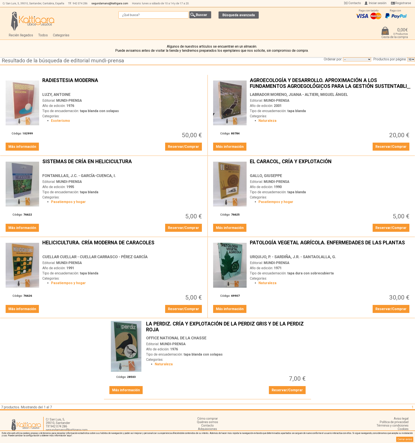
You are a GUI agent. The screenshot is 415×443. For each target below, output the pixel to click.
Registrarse (403, 3)
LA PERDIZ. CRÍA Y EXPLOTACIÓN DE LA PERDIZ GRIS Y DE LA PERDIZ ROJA (226, 327)
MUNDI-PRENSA (69, 100)
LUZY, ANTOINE (56, 94)
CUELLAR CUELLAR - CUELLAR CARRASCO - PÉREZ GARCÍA (95, 257)
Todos (43, 35)
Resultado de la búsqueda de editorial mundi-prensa (63, 61)
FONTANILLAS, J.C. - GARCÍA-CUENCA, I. (79, 175)
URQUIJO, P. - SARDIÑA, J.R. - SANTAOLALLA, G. (293, 257)
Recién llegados (21, 35)
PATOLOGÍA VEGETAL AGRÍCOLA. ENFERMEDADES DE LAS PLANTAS (330, 246)
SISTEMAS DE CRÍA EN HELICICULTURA (122, 165)
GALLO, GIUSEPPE (266, 175)
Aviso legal (401, 418)
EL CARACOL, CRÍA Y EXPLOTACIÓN (330, 165)
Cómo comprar (207, 418)
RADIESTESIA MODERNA (122, 83)
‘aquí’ (69, 435)
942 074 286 (80, 3)
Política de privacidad (394, 422)
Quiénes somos (207, 422)
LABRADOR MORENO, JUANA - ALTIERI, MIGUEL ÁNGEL (299, 94)
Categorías (61, 35)
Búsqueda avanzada (238, 15)
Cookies (403, 429)
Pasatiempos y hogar (68, 202)
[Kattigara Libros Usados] (33, 21)
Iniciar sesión (377, 3)
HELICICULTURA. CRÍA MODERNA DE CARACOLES (122, 246)
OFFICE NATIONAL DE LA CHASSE (176, 338)
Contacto (354, 3)
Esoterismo (60, 121)
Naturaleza (267, 121)
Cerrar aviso (404, 439)
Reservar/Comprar (183, 147)
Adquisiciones (207, 429)
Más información (22, 147)
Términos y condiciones (393, 425)
